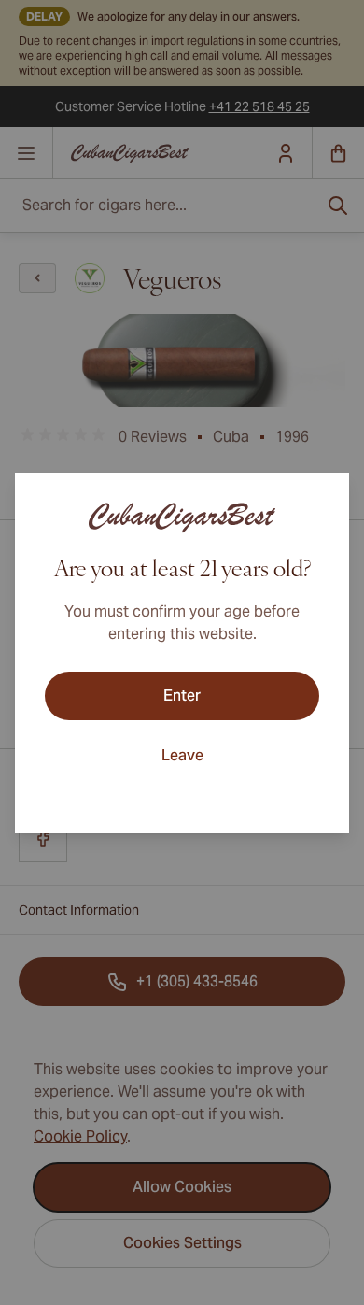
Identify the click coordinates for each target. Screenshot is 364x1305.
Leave (182, 755)
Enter (182, 695)
